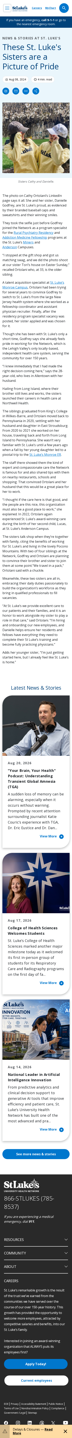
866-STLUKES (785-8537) (29, 1202)
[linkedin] (30, 1423)
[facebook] (6, 1423)
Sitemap (32, 1412)
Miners (28, 242)
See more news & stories (36, 1154)
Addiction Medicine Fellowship (24, 237)
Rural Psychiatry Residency (33, 232)
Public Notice (56, 1404)
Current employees (36, 1380)
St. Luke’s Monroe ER (45, 454)
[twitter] (53, 1423)
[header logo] (19, 8)
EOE (6, 1404)
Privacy (15, 1404)
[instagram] (18, 1423)
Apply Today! (35, 1364)
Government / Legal (14, 1412)
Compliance (57, 1408)
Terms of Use (11, 1408)
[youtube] (65, 1422)
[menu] (7, 8)
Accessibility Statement (33, 1404)
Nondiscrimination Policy (35, 1408)
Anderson (9, 247)
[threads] (41, 1423)
